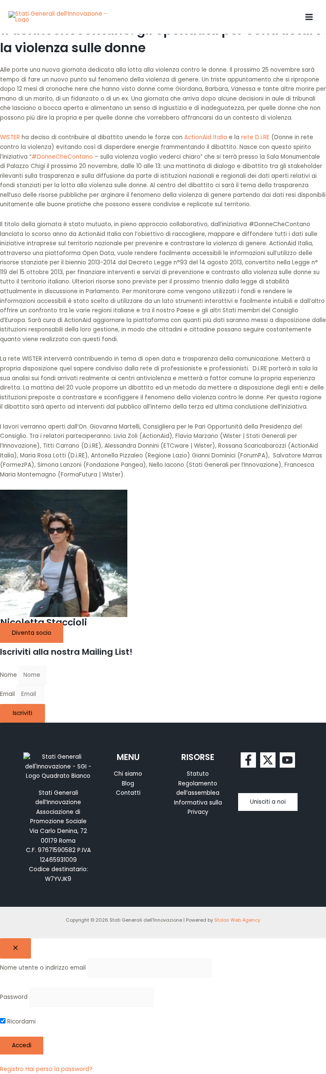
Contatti (128, 793)
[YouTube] (287, 760)
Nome (9, 675)
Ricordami (21, 1022)
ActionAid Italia (205, 137)
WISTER (11, 137)
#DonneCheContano (62, 157)
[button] (268, 802)
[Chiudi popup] (15, 948)
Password (14, 997)
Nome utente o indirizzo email (43, 968)
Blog (128, 784)
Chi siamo (128, 774)
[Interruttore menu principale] (309, 16)
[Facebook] (248, 760)
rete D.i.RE (255, 137)
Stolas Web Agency (237, 920)
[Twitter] (267, 760)
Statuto (198, 774)
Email (8, 694)
